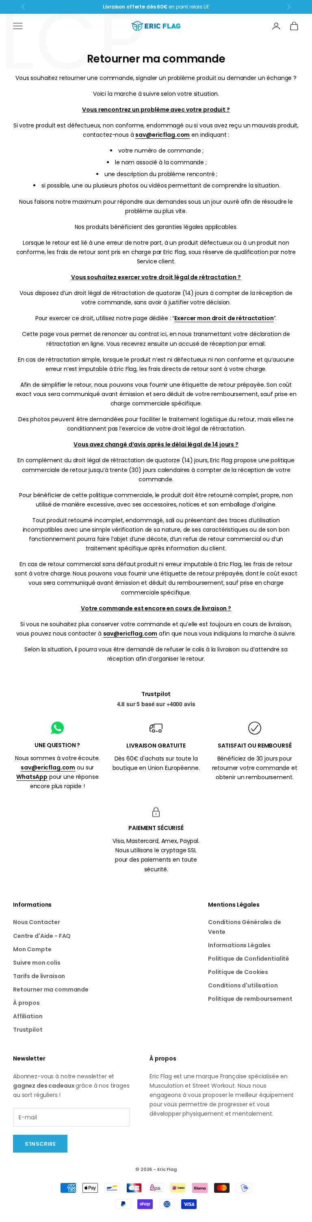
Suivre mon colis (37, 963)
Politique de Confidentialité (248, 959)
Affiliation (27, 1016)
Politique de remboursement (250, 999)
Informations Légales (239, 945)
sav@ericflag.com (162, 135)
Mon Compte (32, 949)
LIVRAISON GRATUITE (155, 745)
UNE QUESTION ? (57, 745)
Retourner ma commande (51, 989)
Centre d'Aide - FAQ (42, 936)
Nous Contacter (36, 922)
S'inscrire (40, 1144)
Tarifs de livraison (39, 976)
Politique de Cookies (238, 972)
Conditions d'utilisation (243, 985)
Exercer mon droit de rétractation (223, 318)
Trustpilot (156, 694)
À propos (26, 1003)
